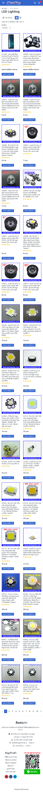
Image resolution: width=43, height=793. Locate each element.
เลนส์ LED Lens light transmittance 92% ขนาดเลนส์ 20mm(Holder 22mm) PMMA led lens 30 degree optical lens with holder (32, 105)
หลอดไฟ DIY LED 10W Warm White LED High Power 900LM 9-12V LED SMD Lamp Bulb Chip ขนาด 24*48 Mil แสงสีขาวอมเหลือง (10, 376)
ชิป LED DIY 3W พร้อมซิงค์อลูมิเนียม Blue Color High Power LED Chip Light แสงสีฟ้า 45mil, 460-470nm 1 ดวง (10, 689)
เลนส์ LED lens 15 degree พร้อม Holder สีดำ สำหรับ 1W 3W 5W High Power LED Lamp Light (32, 148)
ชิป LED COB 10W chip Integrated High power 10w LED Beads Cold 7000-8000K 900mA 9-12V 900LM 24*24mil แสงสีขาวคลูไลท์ (11, 508)
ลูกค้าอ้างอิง (11, 769)
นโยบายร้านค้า (11, 772)
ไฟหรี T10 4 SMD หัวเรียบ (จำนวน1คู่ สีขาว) (11, 463)
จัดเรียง (4, 25)
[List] (20, 17)
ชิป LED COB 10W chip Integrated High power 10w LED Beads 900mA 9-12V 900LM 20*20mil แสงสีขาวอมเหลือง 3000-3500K (32, 508)
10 (37, 711)
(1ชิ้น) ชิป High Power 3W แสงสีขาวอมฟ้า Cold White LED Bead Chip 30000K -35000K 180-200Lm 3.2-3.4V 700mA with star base (10, 421)
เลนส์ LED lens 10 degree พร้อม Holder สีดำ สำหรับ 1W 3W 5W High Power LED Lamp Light (11, 287)
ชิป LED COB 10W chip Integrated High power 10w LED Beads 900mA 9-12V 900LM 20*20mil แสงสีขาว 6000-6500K (11, 554)
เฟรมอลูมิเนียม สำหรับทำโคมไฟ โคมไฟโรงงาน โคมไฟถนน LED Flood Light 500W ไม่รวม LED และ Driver (10, 58)
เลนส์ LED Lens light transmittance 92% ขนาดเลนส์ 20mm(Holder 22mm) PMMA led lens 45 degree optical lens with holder (10, 196)
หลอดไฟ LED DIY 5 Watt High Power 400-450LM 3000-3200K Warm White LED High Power (32, 552)
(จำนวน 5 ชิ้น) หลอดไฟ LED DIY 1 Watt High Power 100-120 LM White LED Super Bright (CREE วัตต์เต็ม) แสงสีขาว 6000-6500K (32, 645)
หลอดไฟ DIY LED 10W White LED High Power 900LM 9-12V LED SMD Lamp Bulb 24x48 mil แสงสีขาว (32, 329)
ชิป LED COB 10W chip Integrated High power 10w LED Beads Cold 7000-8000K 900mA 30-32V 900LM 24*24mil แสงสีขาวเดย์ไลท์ (32, 421)
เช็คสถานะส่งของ (11, 760)
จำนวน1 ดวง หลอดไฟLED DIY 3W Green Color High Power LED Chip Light (31, 688)
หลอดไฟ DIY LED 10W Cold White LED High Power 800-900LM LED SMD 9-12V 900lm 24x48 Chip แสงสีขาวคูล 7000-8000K (10, 330)
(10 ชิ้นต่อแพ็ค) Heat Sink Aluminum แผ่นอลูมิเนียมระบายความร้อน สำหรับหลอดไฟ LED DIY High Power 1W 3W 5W (11, 644)
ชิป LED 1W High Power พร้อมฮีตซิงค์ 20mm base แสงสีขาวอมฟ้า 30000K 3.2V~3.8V (32, 194)
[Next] (40, 711)
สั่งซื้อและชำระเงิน (11, 757)
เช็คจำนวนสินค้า (10, 763)
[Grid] (17, 17)
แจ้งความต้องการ (8, 74)
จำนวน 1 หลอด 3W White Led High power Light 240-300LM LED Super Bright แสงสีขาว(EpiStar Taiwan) (10, 598)
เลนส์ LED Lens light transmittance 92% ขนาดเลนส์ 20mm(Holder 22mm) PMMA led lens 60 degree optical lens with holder (10, 105)
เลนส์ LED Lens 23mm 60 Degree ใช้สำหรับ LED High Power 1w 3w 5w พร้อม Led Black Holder (32, 375)
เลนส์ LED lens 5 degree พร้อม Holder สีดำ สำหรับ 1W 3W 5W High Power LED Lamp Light (10, 239)
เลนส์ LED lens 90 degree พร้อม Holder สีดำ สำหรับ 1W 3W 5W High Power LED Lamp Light (32, 287)
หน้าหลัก (4, 8)
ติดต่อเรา (11, 766)
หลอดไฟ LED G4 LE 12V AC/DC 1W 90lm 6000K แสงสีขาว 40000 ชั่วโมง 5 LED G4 (32, 465)
